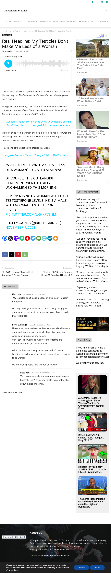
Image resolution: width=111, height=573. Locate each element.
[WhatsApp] (25, 254)
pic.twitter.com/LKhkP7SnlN (31, 214)
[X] (102, 2)
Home (9, 21)
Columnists (101, 21)
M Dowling (9, 51)
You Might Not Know (48, 21)
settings (14, 570)
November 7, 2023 (20, 228)
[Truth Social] (16, 238)
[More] (55, 238)
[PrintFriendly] (44, 238)
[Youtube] (107, 2)
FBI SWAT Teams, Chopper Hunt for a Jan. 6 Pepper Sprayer (17, 274)
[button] (105, 10)
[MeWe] (49, 238)
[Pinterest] (97, 2)
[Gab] (21, 238)
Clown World (31, 21)
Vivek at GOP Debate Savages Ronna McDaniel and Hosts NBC (56, 274)
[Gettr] (27, 238)
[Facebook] (92, 2)
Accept (81, 567)
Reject (97, 567)
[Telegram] (33, 238)
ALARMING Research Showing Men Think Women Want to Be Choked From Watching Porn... (91, 403)
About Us (18, 21)
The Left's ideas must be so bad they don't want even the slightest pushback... (91, 503)
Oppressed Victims (68, 21)
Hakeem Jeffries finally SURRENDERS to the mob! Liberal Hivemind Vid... (92, 469)
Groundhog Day (86, 21)
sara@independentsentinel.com (55, 555)
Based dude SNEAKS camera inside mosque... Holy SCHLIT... (91, 437)
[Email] (38, 238)
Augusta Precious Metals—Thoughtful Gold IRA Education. (37, 155)
